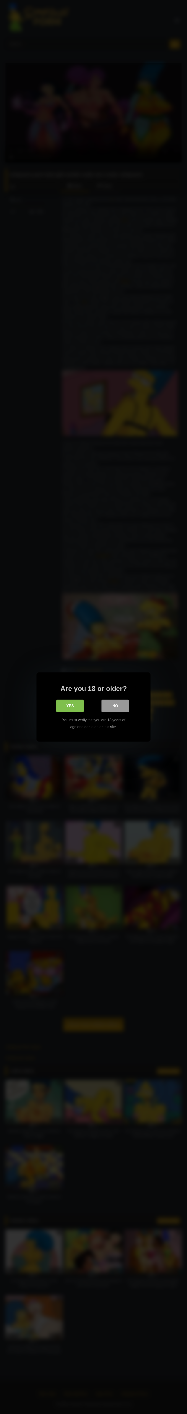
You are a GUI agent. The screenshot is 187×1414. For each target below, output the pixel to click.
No (115, 706)
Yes (70, 706)
